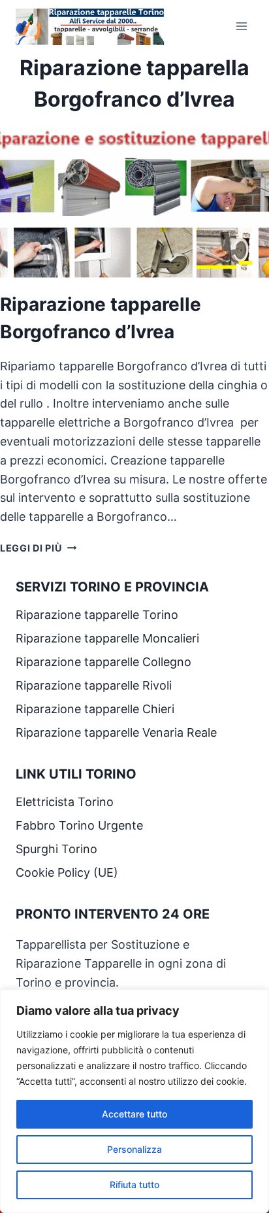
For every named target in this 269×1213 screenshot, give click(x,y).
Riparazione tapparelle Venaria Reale (118, 732)
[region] (134, 1101)
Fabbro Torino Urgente (79, 825)
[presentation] (134, 203)
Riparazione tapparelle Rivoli (95, 685)
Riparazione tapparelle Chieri (97, 709)
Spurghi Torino (56, 849)
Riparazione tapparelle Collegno (105, 662)
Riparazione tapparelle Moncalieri (107, 638)
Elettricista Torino (65, 802)
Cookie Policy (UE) (67, 872)
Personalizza (134, 1149)
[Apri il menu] (241, 26)
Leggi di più (38, 548)
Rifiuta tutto (134, 1184)
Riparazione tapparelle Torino (97, 615)
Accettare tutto (134, 1113)
